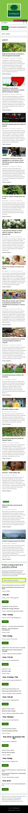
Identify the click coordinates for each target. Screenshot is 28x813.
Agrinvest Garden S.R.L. (16, 680)
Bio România (18, 798)
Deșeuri (5, 537)
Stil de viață (6, 50)
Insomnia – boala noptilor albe (11, 472)
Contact (18, 810)
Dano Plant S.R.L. (15, 720)
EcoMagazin (5, 58)
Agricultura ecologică (7, 570)
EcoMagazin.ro (16, 808)
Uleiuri (8, 591)
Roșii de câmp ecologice (8, 752)
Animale (5, 435)
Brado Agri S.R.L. (15, 597)
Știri (15, 371)
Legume (8, 754)
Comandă (5, 601)
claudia (4, 442)
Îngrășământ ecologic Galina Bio (10, 608)
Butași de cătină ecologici (8, 711)
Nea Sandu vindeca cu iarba (10, 409)
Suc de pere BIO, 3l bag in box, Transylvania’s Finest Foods (14, 774)
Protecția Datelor (11, 810)
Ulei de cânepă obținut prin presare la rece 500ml (13, 588)
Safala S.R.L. (14, 741)
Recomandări (10, 371)
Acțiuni (4, 297)
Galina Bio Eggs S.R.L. (16, 617)
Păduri (4, 155)
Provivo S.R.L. (14, 639)
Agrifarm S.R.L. (14, 761)
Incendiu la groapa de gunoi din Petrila (13, 541)
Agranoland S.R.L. (15, 660)
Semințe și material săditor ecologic (15, 713)
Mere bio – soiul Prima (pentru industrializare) (10, 629)
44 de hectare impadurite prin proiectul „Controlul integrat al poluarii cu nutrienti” (13, 340)
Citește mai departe (6, 74)
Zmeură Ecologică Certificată (9, 731)
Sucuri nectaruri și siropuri (13, 777)
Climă (4, 227)
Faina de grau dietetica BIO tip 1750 (11, 691)
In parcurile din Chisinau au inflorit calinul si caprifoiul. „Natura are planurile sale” (12, 232)
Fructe (8, 632)
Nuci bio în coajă (6, 671)
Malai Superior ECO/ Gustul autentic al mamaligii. (12, 650)
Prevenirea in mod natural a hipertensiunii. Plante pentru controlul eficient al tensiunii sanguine (13, 90)
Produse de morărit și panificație (14, 653)
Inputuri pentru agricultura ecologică (15, 611)
